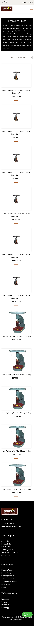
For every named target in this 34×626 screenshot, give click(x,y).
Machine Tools (6, 570)
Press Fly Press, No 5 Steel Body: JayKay (16, 451)
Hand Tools (5, 584)
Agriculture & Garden (9, 581)
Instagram (5, 605)
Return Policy (6, 547)
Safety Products (7, 579)
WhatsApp (5, 608)
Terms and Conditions (9, 552)
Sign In (24, 2)
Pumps (4, 587)
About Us (5, 541)
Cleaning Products (8, 576)
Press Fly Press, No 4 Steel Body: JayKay (16, 413)
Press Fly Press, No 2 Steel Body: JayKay (16, 336)
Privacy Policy (6, 544)
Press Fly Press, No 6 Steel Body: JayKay (16, 489)
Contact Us (5, 555)
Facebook (5, 599)
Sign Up (30, 2)
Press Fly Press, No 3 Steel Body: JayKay (16, 375)
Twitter (4, 602)
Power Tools (6, 573)
